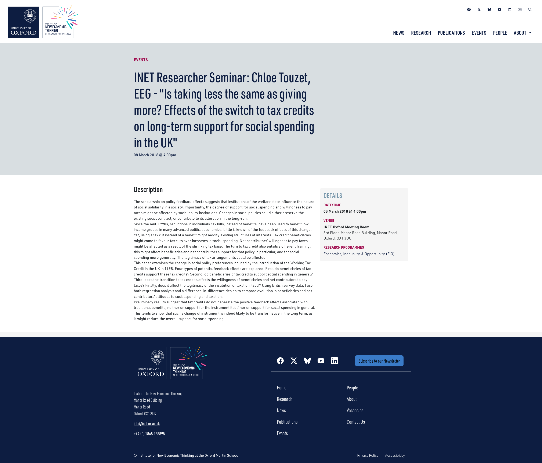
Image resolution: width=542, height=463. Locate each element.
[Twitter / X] (479, 8)
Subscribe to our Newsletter (379, 361)
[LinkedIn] (510, 8)
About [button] (520, 32)
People (500, 32)
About (352, 398)
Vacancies (355, 410)
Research (421, 32)
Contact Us (356, 421)
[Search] (530, 8)
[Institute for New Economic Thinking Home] (171, 367)
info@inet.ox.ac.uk (147, 423)
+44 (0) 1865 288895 (149, 433)
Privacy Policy (367, 455)
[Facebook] (469, 8)
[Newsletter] (520, 8)
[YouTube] (499, 8)
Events (479, 32)
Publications (451, 32)
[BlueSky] (489, 8)
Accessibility (395, 455)
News (398, 32)
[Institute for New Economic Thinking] (43, 21)
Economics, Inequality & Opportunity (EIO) (359, 253)
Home (281, 387)
